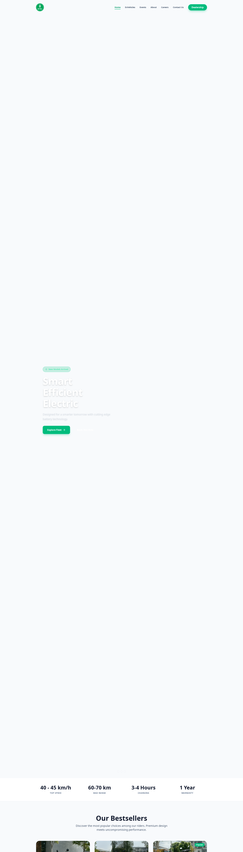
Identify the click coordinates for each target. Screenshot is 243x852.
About (154, 7)
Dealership (198, 7)
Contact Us (178, 7)
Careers (164, 7)
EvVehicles (130, 7)
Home (118, 7)
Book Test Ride (85, 424)
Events (143, 7)
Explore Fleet (54, 424)
